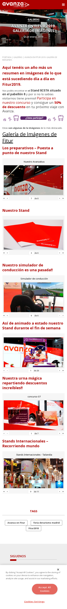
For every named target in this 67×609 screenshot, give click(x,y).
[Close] (58, 569)
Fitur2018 (34, 528)
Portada (6, 57)
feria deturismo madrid (46, 522)
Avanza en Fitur (16, 522)
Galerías (33, 19)
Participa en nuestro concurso (29, 100)
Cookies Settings (34, 601)
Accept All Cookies (44, 589)
